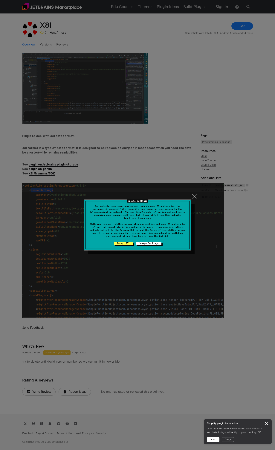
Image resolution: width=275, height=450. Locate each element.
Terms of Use (158, 230)
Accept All (123, 243)
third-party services (111, 233)
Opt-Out (163, 236)
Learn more (144, 218)
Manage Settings (148, 243)
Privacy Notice (129, 230)
